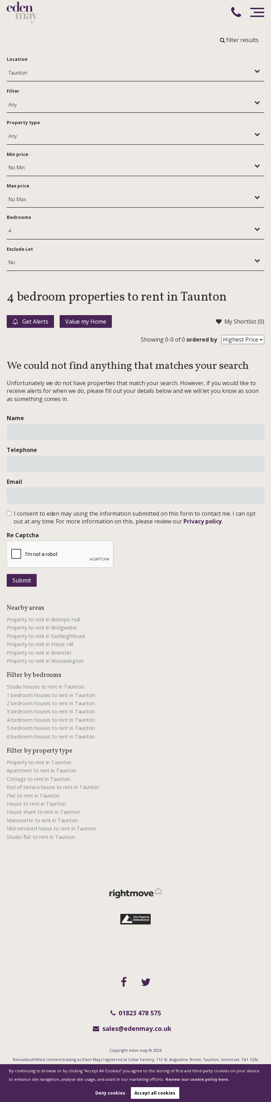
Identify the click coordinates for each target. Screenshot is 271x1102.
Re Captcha (23, 535)
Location (17, 59)
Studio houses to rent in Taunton (45, 686)
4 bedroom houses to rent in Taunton (51, 720)
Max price (18, 185)
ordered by (201, 339)
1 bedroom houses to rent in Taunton (51, 695)
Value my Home (85, 321)
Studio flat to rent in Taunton (41, 837)
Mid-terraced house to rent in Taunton (51, 828)
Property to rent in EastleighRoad (45, 636)
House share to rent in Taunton (43, 811)
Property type (23, 122)
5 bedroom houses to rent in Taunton (51, 728)
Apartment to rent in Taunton (41, 770)
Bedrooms (19, 217)
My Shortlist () (244, 321)
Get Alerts (34, 321)
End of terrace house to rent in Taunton (53, 787)
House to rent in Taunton (36, 803)
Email (14, 482)
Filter (13, 91)
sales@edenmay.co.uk (136, 1028)
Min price (17, 154)
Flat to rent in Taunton (33, 795)
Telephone (22, 450)
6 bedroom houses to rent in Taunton (51, 736)
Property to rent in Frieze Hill (40, 644)
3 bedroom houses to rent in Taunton (51, 711)
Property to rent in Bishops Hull (43, 619)
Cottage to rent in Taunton (38, 779)
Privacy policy (202, 521)
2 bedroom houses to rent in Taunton (51, 703)
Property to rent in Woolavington (45, 660)
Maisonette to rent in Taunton (42, 820)
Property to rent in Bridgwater (42, 627)
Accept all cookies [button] (154, 1093)
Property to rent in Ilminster (39, 652)
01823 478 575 (140, 1013)
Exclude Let (20, 249)
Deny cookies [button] (110, 1093)
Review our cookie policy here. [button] (197, 1079)
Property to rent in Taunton (39, 762)
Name (15, 418)
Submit (21, 580)
